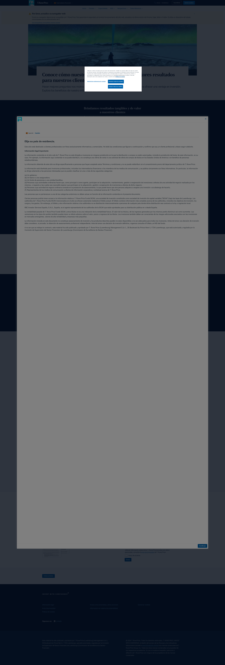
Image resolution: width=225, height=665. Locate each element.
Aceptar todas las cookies (115, 86)
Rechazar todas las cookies (116, 81)
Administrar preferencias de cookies (96, 81)
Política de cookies (120, 76)
